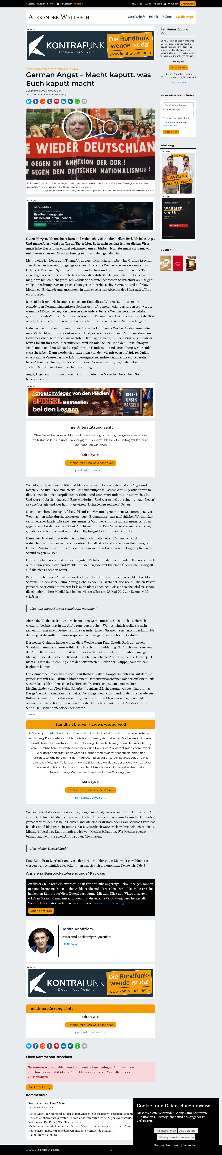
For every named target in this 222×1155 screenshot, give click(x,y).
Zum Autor (70, 943)
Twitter (29, 101)
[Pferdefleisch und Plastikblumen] (191, 263)
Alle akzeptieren (165, 1130)
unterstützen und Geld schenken (91, 463)
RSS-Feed (137, 3)
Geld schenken (178, 67)
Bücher (41, 3)
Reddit (42, 101)
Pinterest (56, 101)
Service (51, 3)
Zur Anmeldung (39, 1087)
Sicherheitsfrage (171, 109)
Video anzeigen (41, 910)
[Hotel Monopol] (178, 263)
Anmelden (173, 3)
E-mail (84, 101)
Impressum (173, 1145)
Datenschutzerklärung (108, 903)
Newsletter (66, 3)
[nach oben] (111, 1150)
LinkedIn (63, 101)
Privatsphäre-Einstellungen (176, 1137)
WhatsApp (77, 101)
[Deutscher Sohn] (165, 263)
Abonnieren (171, 132)
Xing (70, 101)
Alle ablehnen (188, 1130)
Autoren (30, 3)
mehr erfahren (178, 82)
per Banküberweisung (90, 470)
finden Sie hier (170, 125)
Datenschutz (190, 1145)
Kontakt (157, 3)
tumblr (49, 101)
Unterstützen (188, 3)
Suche (148, 3)
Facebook (36, 101)
